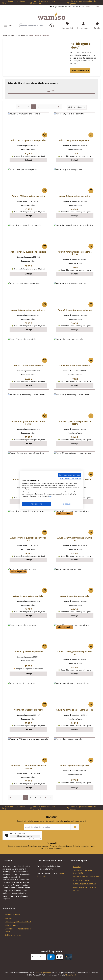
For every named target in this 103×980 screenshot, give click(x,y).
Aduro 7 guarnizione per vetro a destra (74, 710)
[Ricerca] (51, 25)
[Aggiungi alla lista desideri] (44, 134)
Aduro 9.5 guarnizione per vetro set (28, 310)
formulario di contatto (91, 6)
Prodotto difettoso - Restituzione (86, 876)
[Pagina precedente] (23, 106)
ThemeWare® (70, 975)
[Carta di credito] (68, 957)
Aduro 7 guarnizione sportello (74, 596)
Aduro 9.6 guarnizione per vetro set (75, 310)
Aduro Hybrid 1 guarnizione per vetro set (28, 539)
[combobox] (33, 25)
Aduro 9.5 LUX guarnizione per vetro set (74, 653)
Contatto (77, 866)
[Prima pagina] (18, 106)
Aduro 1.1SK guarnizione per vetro (28, 196)
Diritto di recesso (12, 925)
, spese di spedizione (43, 972)
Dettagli (28, 160)
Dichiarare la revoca (13, 935)
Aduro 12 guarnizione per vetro (28, 651)
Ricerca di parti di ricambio (84, 884)
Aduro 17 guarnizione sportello (28, 366)
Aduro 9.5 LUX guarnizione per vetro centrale (28, 766)
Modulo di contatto (80, 70)
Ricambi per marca (81, 880)
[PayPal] (51, 957)
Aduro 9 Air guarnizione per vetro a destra (28, 422)
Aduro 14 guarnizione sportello (75, 765)
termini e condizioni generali (51, 848)
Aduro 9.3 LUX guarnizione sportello (28, 140)
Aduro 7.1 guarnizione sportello (28, 596)
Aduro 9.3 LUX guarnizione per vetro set (74, 539)
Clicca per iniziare (24, 836)
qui (50, 496)
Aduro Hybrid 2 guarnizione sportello (28, 252)
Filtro (53, 91)
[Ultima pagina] (59, 106)
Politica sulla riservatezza (70, 478)
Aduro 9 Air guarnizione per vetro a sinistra (75, 253)
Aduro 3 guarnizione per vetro (28, 710)
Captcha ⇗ (35, 839)
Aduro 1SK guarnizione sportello (74, 366)
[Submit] (74, 827)
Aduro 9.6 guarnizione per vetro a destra (75, 422)
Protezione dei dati (12, 914)
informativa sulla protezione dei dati (62, 846)
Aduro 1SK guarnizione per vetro (74, 140)
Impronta (8, 918)
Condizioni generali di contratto (18, 921)
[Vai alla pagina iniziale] (51, 16)
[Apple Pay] (59, 957)
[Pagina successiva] (54, 106)
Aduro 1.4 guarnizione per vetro (74, 196)
